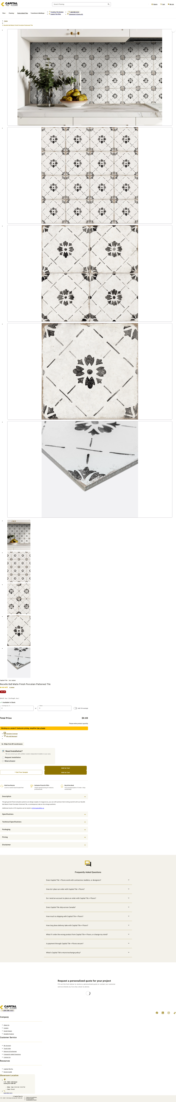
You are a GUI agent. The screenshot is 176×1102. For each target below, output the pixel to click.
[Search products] (109, 4)
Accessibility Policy (31, 1100)
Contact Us (7, 1057)
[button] (4, 687)
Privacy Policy (30, 1098)
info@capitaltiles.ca (38, 808)
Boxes (41, 705)
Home (6, 21)
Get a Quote (41, 728)
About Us (6, 1025)
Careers (6, 1028)
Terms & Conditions (31, 1097)
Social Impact (8, 1031)
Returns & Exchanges (10, 1051)
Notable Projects (9, 1034)
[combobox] (81, 4)
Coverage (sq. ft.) (6, 705)
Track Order (7, 1048)
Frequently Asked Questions (12, 1054)
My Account (7, 1045)
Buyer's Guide (8, 1072)
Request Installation (13, 757)
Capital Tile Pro (8, 1069)
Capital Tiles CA (18, 1096)
